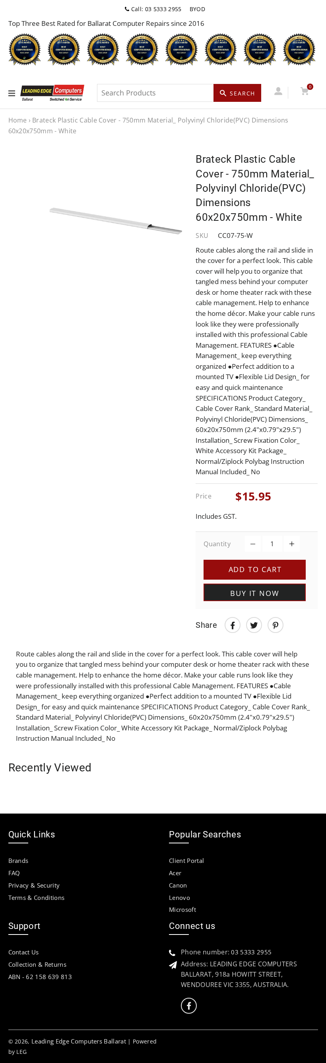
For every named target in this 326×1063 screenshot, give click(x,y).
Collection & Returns (37, 964)
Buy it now (254, 593)
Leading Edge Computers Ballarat (78, 1041)
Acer (175, 873)
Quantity (217, 543)
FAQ (14, 873)
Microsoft (182, 909)
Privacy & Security (34, 885)
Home (17, 120)
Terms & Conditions (36, 897)
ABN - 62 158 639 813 (40, 977)
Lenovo (179, 897)
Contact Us (23, 952)
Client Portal (186, 860)
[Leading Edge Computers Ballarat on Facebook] (189, 1006)
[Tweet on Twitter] (254, 625)
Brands (18, 860)
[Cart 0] (305, 92)
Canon (178, 885)
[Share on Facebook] (233, 625)
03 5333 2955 (251, 952)
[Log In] (278, 92)
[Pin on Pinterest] (275, 625)
